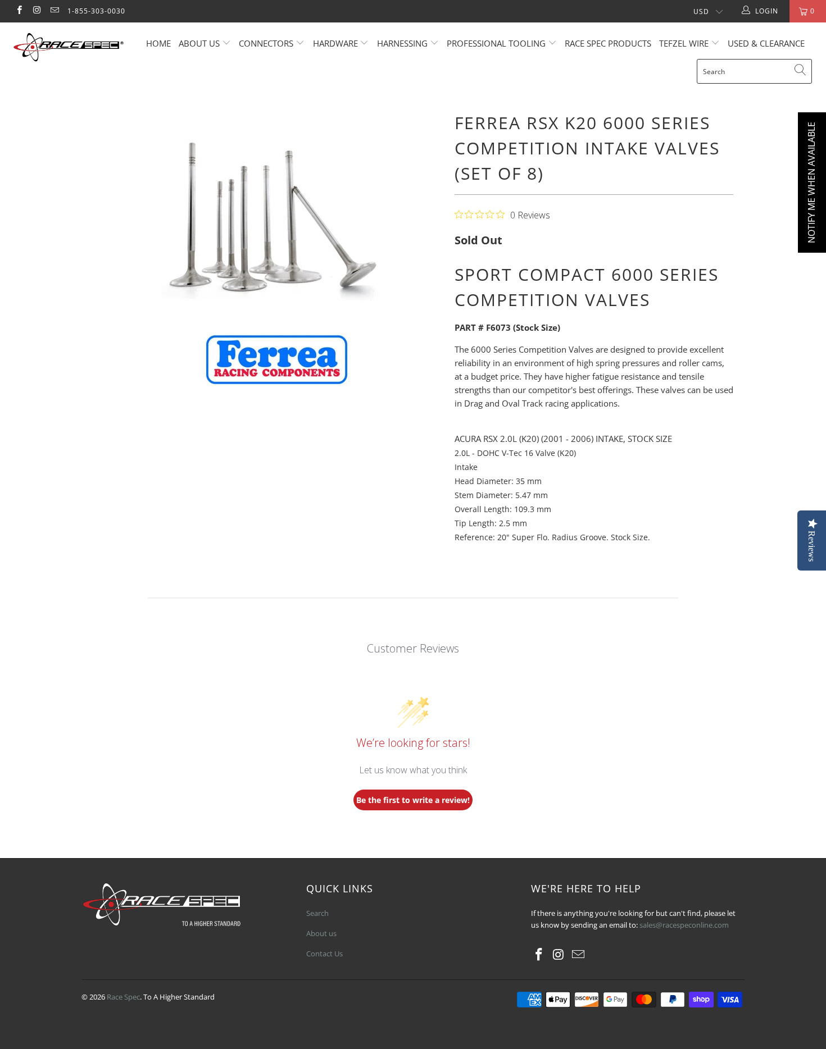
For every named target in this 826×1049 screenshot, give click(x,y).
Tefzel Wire (684, 43)
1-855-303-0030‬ (96, 11)
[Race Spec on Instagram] (36, 11)
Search (317, 913)
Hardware (335, 43)
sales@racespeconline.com (684, 925)
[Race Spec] (71, 48)
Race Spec (123, 997)
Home (158, 43)
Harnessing (402, 43)
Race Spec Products (608, 43)
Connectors (266, 43)
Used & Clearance (766, 43)
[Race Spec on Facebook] (19, 11)
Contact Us (324, 953)
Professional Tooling (497, 43)
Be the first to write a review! (413, 800)
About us (200, 43)
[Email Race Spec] (54, 11)
